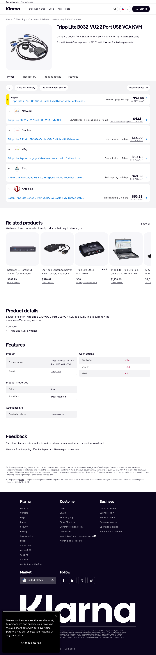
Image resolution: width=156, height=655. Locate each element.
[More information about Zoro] (9, 168)
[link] (63, 580)
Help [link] (62, 508)
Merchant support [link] (108, 508)
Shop (51, 9)
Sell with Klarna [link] (107, 517)
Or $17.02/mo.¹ (136, 179)
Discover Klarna (37, 9)
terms (21, 479)
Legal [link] (22, 517)
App (60, 9)
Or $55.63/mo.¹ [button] (117, 282)
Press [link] (23, 522)
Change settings (31, 642)
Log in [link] (63, 513)
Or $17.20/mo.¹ (136, 160)
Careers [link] (24, 513)
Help (67, 9)
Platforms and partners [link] (111, 531)
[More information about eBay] (9, 149)
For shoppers (12, 2)
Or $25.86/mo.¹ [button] (13, 282)
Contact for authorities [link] (31, 564)
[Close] (55, 615)
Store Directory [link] (67, 522)
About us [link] (24, 508)
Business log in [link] (107, 513)
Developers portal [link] (108, 522)
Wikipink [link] (24, 555)
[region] (31, 632)
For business (27, 2)
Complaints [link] (65, 531)
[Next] (146, 258)
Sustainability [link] (26, 536)
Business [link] (107, 501)
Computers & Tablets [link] (38, 19)
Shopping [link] (20, 19)
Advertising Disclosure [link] (71, 541)
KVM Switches (131, 36)
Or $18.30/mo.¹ (136, 199)
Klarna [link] (9, 19)
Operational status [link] (109, 527)
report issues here (70, 449)
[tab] (11, 76)
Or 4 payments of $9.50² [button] (86, 282)
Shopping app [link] (66, 517)
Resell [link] (23, 541)
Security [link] (24, 527)
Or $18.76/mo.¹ (137, 101)
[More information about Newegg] (9, 111)
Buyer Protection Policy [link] (71, 527)
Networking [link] (58, 19)
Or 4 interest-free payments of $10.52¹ (126, 121)
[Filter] (9, 88)
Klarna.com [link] (69, 649)
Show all (146, 223)
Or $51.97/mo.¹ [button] (48, 282)
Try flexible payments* (123, 42)
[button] (125, 9)
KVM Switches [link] (74, 19)
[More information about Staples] (9, 130)
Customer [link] (68, 501)
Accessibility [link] (26, 550)
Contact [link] (24, 559)
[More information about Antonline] (9, 189)
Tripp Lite (56, 371)
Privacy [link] (23, 531)
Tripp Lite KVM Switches (23, 330)
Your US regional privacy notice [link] (75, 536)
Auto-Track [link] (25, 545)
